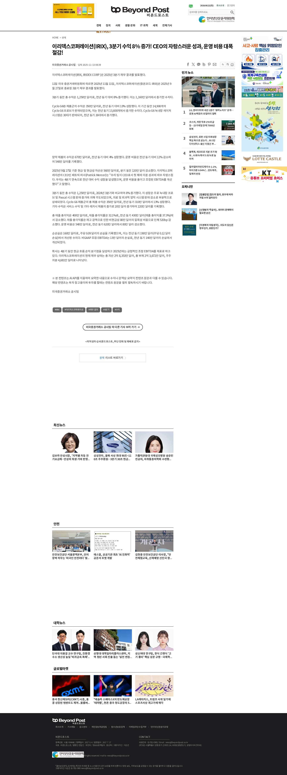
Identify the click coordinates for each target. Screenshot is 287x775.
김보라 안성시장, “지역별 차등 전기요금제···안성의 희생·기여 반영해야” (71, 457)
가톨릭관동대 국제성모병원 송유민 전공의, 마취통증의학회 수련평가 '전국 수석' (154, 457)
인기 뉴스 (187, 73)
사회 (117, 25)
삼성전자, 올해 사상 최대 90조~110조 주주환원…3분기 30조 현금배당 (112, 457)
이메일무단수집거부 (137, 727)
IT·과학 (144, 25)
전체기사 (167, 25)
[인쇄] (232, 64)
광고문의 (231, 5)
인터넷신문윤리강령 (159, 727)
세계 (155, 25)
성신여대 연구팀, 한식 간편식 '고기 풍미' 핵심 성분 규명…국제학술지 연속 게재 (153, 655)
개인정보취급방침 (99, 727)
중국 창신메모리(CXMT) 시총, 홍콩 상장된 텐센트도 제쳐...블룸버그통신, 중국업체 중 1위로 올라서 (71, 701)
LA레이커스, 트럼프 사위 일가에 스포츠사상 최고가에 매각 (153, 701)
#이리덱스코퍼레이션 (74, 310)
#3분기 (106, 310)
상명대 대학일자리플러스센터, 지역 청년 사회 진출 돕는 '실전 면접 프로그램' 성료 (112, 655)
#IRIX (57, 310)
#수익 (117, 310)
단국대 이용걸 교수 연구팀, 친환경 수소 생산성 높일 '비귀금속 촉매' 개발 (71, 655)
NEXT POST (103, 32)
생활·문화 (130, 25)
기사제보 (71, 727)
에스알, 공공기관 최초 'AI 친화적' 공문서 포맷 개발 (112, 556)
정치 (108, 25)
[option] (74, 10)
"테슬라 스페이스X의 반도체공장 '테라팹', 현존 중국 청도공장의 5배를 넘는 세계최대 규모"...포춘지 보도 (113, 701)
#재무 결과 (93, 310)
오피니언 (187, 187)
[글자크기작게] (222, 64)
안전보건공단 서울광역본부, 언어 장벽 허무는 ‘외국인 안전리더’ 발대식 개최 (71, 556)
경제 (98, 25)
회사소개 (220, 5)
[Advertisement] (113, 133)
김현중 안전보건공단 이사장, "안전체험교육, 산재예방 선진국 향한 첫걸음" (153, 556)
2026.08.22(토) (207, 5)
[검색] (232, 12)
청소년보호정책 (118, 727)
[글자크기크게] (227, 64)
